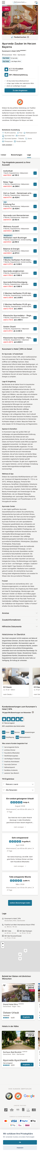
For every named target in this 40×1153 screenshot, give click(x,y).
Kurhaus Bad (15, 1052)
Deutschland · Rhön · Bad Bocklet (14, 55)
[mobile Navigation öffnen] (3, 2)
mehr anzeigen (7, 145)
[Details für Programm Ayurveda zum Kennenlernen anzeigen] (35, 217)
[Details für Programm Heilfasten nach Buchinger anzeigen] (35, 239)
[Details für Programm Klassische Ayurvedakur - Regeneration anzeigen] (35, 317)
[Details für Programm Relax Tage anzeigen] (35, 184)
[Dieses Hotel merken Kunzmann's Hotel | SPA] (35, 7)
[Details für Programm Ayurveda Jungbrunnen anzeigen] (35, 273)
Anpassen (20, 1147)
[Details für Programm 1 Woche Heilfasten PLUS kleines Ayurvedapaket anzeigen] (35, 262)
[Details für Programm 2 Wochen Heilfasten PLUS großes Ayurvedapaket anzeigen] (35, 306)
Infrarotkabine (24, 484)
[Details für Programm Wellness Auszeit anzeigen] (35, 228)
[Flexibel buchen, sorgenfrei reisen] (28, 37)
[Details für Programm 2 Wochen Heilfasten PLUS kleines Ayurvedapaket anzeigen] (35, 295)
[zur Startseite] (19, 2)
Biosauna (17, 481)
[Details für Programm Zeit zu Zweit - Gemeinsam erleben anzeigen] (35, 195)
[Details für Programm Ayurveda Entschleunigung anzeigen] (35, 284)
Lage (29, 155)
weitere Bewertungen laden (20, 903)
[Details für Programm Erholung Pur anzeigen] (35, 206)
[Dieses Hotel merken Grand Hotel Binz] (4, 985)
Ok (20, 1142)
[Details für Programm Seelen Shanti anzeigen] (35, 328)
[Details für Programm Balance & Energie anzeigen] (35, 251)
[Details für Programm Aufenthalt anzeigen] (35, 173)
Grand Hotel (10, 1004)
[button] (20, 959)
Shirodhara (34, 541)
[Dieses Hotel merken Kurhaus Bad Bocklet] (4, 1033)
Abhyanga (5, 549)
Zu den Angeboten (20, 90)
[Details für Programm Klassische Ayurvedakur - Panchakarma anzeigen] (35, 340)
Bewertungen (16, 155)
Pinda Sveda (16, 544)
